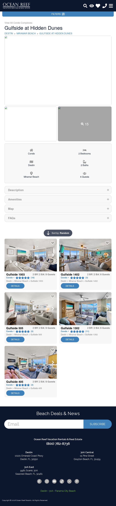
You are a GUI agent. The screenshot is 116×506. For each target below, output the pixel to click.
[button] (8, 255)
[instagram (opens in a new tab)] (47, 481)
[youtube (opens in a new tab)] (54, 481)
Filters (56, 14)
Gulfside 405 (36, 388)
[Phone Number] (104, 6)
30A (51, 491)
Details (15, 285)
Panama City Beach (65, 491)
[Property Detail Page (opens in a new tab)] (31, 255)
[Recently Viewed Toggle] (91, 6)
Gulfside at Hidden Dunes (55, 33)
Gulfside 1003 (37, 280)
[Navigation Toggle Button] (111, 6)
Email (13, 424)
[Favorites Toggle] (98, 6)
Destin (9, 33)
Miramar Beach (26, 33)
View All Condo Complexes (18, 22)
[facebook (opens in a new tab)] (39, 481)
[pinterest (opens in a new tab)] (77, 481)
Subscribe (97, 424)
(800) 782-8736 (58, 444)
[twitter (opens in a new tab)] (69, 481)
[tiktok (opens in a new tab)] (62, 481)
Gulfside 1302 (91, 334)
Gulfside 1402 (91, 280)
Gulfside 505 (36, 334)
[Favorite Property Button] (52, 242)
